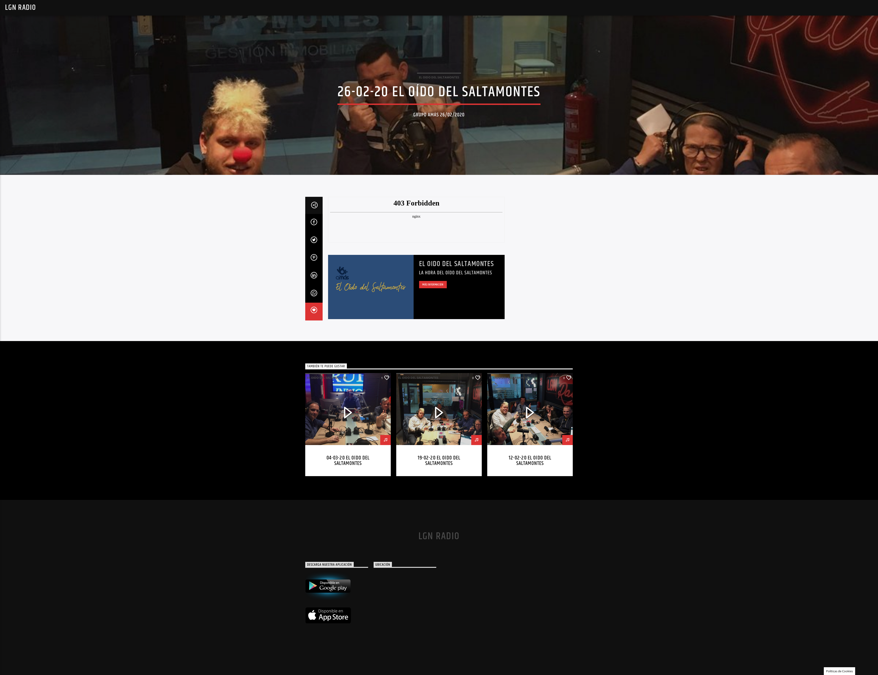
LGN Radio (20, 7)
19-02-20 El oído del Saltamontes (439, 460)
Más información (433, 284)
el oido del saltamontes (439, 77)
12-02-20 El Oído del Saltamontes (530, 460)
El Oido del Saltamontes (456, 263)
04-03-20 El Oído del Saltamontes (348, 460)
